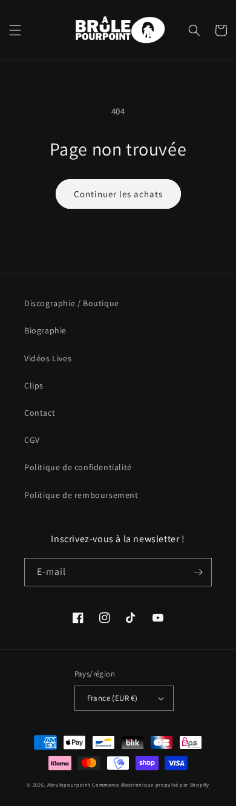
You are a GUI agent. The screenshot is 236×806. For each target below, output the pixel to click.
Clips (34, 385)
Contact (39, 412)
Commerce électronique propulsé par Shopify (150, 784)
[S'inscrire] (198, 572)
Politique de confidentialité (78, 467)
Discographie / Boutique (71, 303)
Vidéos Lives (47, 358)
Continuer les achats (118, 194)
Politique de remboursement (81, 495)
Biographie (45, 330)
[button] (15, 30)
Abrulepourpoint (69, 784)
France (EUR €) (112, 698)
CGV (32, 439)
